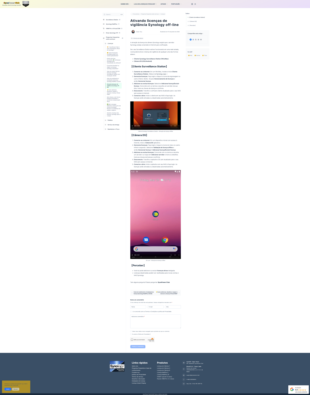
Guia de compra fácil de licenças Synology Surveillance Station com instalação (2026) (113, 73)
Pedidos (110, 120)
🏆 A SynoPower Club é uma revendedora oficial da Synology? (113, 48)
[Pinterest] (201, 40)
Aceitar (8, 389)
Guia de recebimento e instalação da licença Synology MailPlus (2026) (114, 80)
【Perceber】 (192, 25)
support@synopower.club (192, 375)
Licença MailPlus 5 (162, 372)
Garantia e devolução (138, 379)
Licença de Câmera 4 (163, 368)
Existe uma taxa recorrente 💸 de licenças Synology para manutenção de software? (114, 61)
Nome (133, 307)
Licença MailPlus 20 (163, 374)
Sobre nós (125, 4)
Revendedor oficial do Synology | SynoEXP (11, 5)
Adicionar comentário (138, 316)
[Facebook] (193, 40)
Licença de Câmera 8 (163, 370)
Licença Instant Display (139, 383)
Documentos (136, 14)
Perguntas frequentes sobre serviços (150, 14)
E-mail (150, 307)
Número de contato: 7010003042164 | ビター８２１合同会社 (194, 369)
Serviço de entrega (113, 124)
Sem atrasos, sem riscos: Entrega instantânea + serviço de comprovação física (113, 99)
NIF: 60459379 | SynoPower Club (194, 363)
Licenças (110, 43)
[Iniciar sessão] (192, 4)
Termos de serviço (137, 376)
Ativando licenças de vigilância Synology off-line (113, 85)
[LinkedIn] (198, 40)
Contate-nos (136, 372)
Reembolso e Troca (113, 129)
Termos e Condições (151, 311)
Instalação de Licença (138, 381)
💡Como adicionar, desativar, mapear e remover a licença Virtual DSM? (113, 92)
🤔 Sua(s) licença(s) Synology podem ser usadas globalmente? (112, 54)
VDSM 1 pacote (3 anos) (164, 376)
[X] (196, 40)
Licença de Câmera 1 (163, 366)
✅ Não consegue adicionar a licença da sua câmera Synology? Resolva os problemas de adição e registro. (114, 107)
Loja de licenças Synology (144, 4)
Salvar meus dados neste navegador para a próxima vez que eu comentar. (151, 331)
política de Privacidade (164, 311)
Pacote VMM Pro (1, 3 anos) (165, 379)
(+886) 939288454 (191, 379)
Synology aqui (161, 74)
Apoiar (163, 4)
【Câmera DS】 (193, 21)
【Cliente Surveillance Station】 (197, 17)
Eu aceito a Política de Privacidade (141, 334)
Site (167, 307)
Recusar (16, 389)
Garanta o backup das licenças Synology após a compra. (113, 114)
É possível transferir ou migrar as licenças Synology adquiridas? (113, 67)
